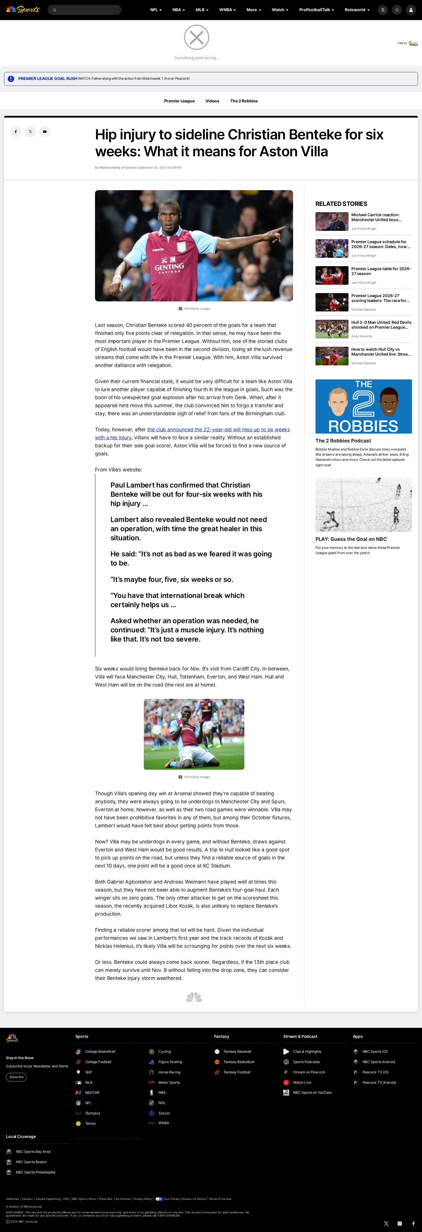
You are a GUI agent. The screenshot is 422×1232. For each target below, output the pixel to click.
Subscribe (16, 1077)
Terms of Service (220, 1198)
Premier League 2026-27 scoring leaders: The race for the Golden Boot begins (378, 298)
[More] (383, 10)
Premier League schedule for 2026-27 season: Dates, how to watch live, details (381, 244)
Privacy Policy (143, 1198)
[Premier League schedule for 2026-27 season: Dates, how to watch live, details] (332, 248)
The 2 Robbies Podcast (343, 441)
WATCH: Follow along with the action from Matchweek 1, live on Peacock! (133, 78)
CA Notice (199, 1198)
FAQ (66, 1198)
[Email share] (45, 131)
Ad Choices (123, 1198)
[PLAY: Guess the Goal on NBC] (363, 505)
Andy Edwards (361, 336)
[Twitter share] (30, 131)
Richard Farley (110, 167)
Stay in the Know (20, 1058)
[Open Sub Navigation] (161, 10)
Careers (27, 1198)
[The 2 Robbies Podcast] (363, 406)
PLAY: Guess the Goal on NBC (351, 539)
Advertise (12, 1198)
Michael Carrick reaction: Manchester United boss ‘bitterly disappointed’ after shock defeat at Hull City (377, 217)
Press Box (105, 1198)
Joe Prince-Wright (363, 229)
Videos (212, 100)
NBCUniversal (33, 1206)
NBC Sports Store (84, 1198)
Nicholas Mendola (363, 309)
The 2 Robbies (244, 100)
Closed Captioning (48, 1198)
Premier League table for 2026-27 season (381, 271)
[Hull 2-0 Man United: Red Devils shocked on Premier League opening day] (332, 329)
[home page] (23, 10)
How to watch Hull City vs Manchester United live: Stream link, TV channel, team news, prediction (381, 351)
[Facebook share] (16, 131)
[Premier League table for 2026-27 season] (332, 275)
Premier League (179, 100)
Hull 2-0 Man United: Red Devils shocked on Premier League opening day (381, 325)
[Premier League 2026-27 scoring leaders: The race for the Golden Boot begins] (332, 302)
